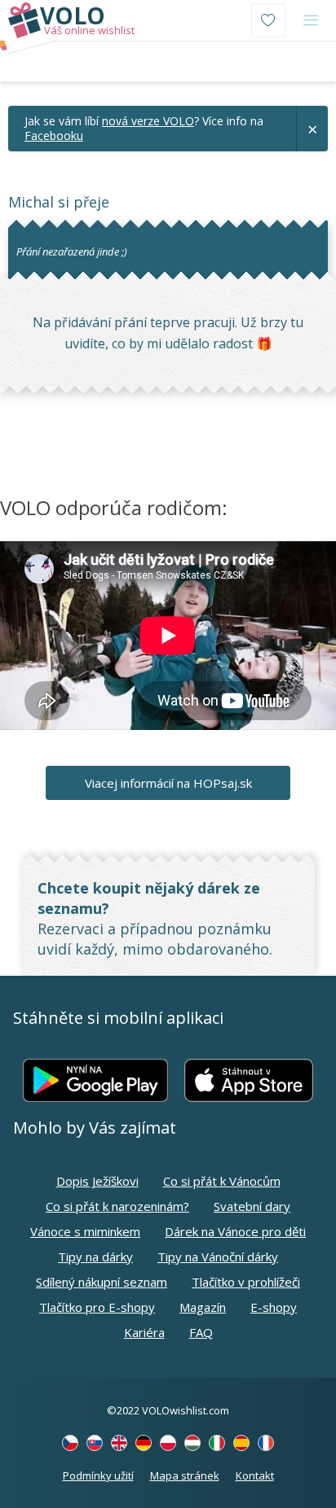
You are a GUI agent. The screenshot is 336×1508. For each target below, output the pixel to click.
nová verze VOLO (148, 121)
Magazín (202, 1307)
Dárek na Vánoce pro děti (235, 1231)
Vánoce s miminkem (85, 1231)
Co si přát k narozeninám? (117, 1206)
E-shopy (273, 1307)
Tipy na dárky (95, 1256)
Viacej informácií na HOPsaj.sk (168, 783)
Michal (31, 202)
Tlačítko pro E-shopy (97, 1307)
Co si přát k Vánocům (222, 1181)
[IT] (217, 1443)
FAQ (201, 1332)
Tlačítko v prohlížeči (246, 1282)
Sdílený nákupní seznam (101, 1282)
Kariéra (144, 1332)
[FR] (266, 1443)
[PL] (168, 1443)
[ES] (241, 1443)
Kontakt (255, 1475)
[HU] (192, 1443)
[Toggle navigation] (311, 20)
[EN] (119, 1443)
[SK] (94, 1443)
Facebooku (53, 135)
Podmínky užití (98, 1475)
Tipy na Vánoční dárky (217, 1256)
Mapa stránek (184, 1475)
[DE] (143, 1443)
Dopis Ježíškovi (97, 1181)
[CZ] (70, 1443)
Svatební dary (252, 1206)
